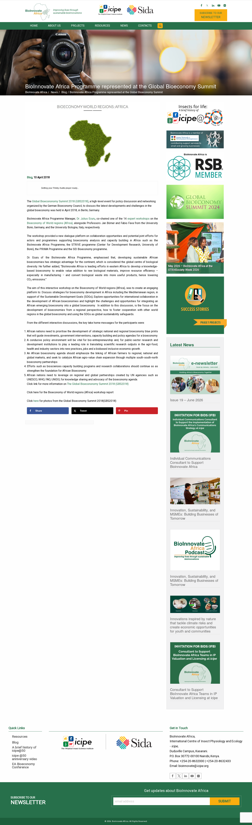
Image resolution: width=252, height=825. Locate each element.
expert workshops (138, 218)
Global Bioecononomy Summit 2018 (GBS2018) (60, 201)
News (124, 25)
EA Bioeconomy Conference (23, 765)
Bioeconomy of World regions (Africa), (50, 223)
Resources (102, 25)
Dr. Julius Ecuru (86, 218)
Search (160, 27)
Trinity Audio (59, 188)
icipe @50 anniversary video (24, 757)
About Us (54, 25)
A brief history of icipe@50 (24, 749)
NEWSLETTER (211, 15)
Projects (78, 25)
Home (34, 25)
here (36, 400)
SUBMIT (224, 801)
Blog (29, 177)
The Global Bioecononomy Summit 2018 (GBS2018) (98, 384)
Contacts (145, 25)
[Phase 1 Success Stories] (196, 306)
